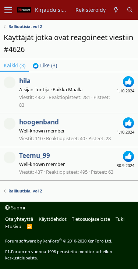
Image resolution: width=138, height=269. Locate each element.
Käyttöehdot (53, 219)
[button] (8, 10)
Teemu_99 (34, 155)
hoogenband (39, 122)
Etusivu (13, 226)
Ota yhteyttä (19, 219)
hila (25, 81)
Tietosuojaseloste (91, 219)
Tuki (120, 219)
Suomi (17, 207)
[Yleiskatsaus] (116, 10)
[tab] (45, 65)
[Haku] (130, 10)
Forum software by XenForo (58, 241)
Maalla (75, 89)
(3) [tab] (14, 65)
